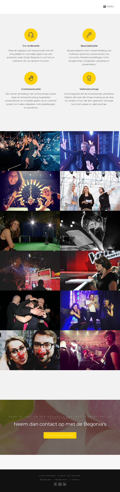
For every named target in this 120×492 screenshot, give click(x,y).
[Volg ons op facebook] (55, 484)
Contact (75, 480)
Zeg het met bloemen (60, 435)
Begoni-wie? (61, 480)
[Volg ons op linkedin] (64, 484)
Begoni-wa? (45, 480)
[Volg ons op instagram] (60, 484)
